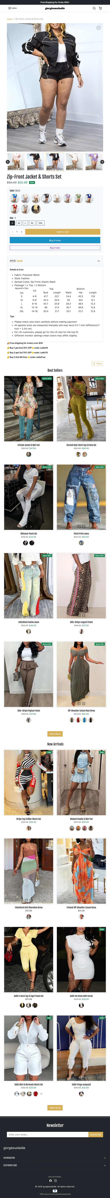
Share (99, 363)
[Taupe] (72, 720)
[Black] (47, 199)
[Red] (15, 209)
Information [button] (9, 1157)
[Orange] (84, 454)
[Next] (31, 438)
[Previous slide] (8, 162)
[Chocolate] (29, 720)
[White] (57, 199)
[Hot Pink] (84, 828)
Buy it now (55, 240)
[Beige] (25, 199)
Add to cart (63, 231)
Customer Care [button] (10, 1165)
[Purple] (68, 199)
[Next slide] (102, 162)
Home (9, 19)
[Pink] (36, 199)
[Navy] (89, 199)
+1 (41, 1094)
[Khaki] (29, 454)
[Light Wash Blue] (29, 631)
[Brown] (81, 631)
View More (55, 733)
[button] (12, 8)
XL (32, 223)
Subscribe (95, 1134)
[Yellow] (36, 209)
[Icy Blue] (72, 828)
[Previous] (26, 438)
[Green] (78, 199)
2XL (41, 223)
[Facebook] (50, 1180)
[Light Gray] (25, 209)
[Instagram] (55, 1180)
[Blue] (15, 199)
